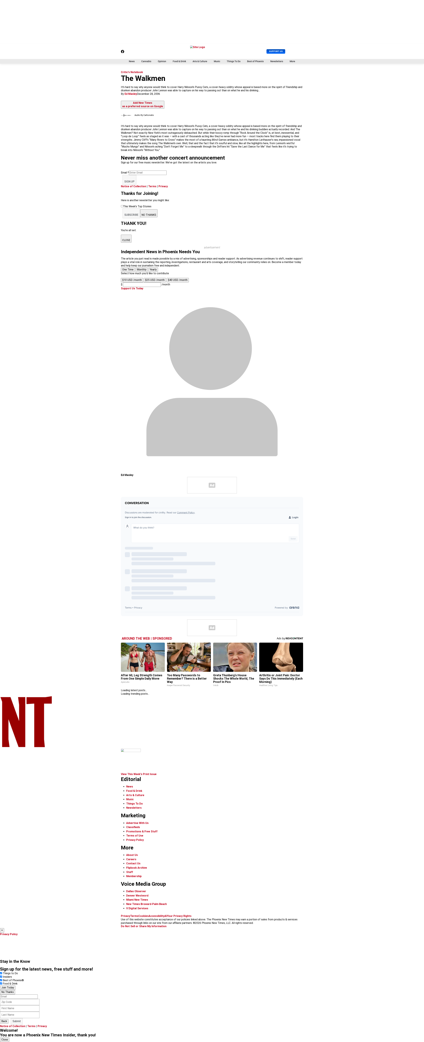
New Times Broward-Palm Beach (146, 904)
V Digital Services (137, 908)
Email (125, 172)
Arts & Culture (200, 61)
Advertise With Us (137, 823)
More (292, 61)
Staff (129, 872)
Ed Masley (131, 93)
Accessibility (156, 916)
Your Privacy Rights (179, 916)
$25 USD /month (155, 280)
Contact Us (133, 863)
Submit (17, 1021)
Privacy (163, 186)
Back (4, 1021)
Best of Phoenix (255, 61)
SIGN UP (129, 181)
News (132, 61)
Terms (152, 186)
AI (165, 916)
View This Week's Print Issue (139, 774)
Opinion (162, 61)
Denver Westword (137, 895)
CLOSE (126, 240)
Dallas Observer (136, 891)
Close (4, 1039)
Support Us (276, 51)
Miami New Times (137, 899)
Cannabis (146, 61)
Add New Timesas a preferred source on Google (142, 104)
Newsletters (276, 61)
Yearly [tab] (153, 269)
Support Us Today (132, 288)
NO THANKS (148, 214)
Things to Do (10, 973)
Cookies (143, 916)
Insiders (7, 976)
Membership (134, 876)
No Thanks (7, 992)
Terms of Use (134, 835)
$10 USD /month (132, 280)
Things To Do (233, 61)
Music (217, 61)
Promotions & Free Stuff (142, 831)
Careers (131, 859)
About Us (132, 855)
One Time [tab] (127, 269)
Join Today (7, 987)
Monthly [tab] (141, 269)
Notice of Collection (133, 186)
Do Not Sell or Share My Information (143, 926)
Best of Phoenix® (13, 980)
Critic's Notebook (132, 72)
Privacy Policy (135, 839)
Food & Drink (179, 61)
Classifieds (133, 827)
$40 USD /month (177, 280)
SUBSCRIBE (131, 214)
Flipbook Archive (136, 867)
